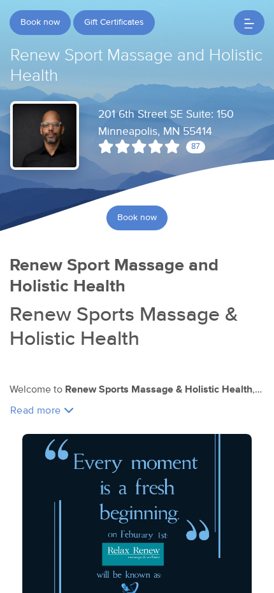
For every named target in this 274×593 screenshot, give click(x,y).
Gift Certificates (114, 22)
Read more (37, 410)
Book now (40, 22)
